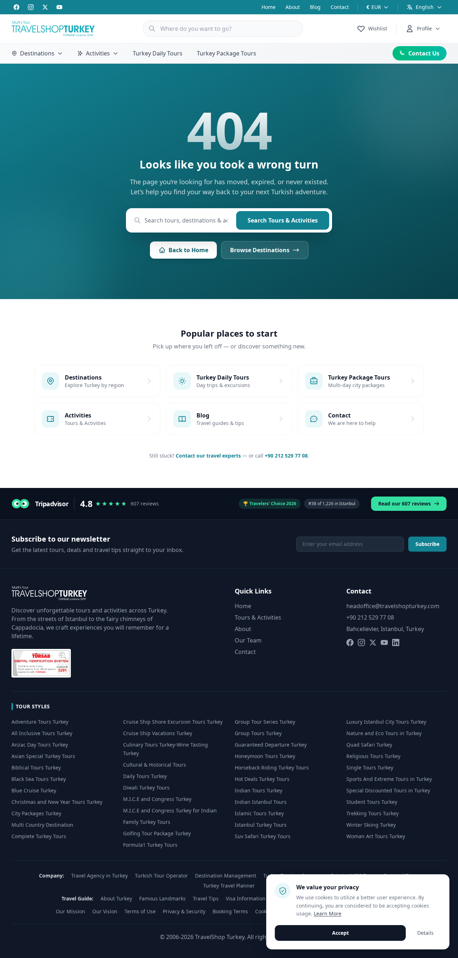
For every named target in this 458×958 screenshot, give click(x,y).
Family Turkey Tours (146, 821)
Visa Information (245, 898)
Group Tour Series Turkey (265, 721)
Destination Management (225, 875)
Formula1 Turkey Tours (150, 844)
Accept (340, 932)
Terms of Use (140, 911)
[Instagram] (31, 7)
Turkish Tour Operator (161, 875)
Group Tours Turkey (258, 733)
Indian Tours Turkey (258, 790)
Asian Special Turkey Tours (43, 756)
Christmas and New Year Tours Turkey (56, 801)
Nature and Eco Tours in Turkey (384, 733)
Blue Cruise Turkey (33, 790)
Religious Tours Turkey (373, 756)
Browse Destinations (259, 250)
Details (425, 932)
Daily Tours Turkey (145, 776)
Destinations (37, 53)
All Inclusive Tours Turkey (41, 733)
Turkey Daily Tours (157, 53)
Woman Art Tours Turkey (375, 836)
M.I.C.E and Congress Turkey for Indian (170, 810)
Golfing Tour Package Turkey (157, 833)
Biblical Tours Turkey (36, 767)
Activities (98, 53)
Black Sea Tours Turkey (38, 779)
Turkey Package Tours (226, 53)
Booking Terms (230, 911)
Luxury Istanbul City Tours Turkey (386, 721)
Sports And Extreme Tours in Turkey (389, 779)
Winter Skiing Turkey (371, 824)
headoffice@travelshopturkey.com (392, 606)
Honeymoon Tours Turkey (265, 756)
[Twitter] (45, 7)
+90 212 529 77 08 (286, 455)
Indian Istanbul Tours (261, 801)
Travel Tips (206, 898)
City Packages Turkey (36, 813)
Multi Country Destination (42, 824)
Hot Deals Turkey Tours (262, 779)
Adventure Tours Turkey (39, 721)
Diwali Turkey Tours (146, 787)
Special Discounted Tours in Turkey (388, 790)
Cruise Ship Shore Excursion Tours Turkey (173, 721)
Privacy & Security (184, 911)
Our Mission (70, 911)
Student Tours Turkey (371, 801)
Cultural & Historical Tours (154, 764)
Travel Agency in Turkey (99, 875)
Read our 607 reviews (404, 503)
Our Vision (104, 911)
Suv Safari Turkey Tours (263, 836)
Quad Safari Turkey (369, 744)
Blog (315, 7)
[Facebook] (16, 7)
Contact (340, 7)
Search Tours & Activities (283, 220)
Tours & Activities (258, 617)
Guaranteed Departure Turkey (271, 744)
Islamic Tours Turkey (259, 813)
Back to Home (188, 250)
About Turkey (116, 898)
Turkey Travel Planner (229, 885)
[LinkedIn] (395, 642)
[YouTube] (59, 7)
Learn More (327, 913)
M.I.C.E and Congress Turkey (157, 799)
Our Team (248, 640)
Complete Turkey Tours (38, 836)
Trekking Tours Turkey (372, 813)
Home (269, 7)
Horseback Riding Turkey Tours (272, 767)
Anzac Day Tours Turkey (39, 744)
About (293, 7)
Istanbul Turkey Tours (261, 824)
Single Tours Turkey (369, 767)
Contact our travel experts (208, 455)
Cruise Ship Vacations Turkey (157, 733)
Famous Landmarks (162, 898)
